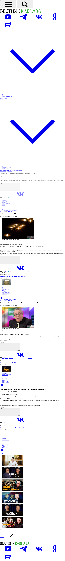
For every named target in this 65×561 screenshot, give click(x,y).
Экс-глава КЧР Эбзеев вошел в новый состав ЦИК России (13, 276)
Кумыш (3, 295)
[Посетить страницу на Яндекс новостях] (54, 20)
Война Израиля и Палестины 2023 (8, 164)
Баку (6, 331)
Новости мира (4, 201)
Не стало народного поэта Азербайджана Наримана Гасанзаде (14, 362)
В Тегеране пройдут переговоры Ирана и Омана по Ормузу (13, 448)
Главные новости (5, 94)
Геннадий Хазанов (5, 378)
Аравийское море (5, 464)
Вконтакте (30, 271)
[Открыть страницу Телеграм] (23, 20)
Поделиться (18, 190)
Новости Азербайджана (6, 374)
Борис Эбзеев (4, 294)
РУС (1, 8)
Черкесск (4, 291)
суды (3, 290)
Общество (4, 202)
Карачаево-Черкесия (5, 289)
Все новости (10, 171)
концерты (4, 380)
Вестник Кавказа (3, 171)
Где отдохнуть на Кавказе (6, 167)
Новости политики (5, 288)
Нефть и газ (4, 166)
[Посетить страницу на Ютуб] (8, 20)
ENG (3, 8)
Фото (13, 170)
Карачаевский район (6, 293)
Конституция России (6, 292)
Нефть (3, 204)
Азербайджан (4, 379)
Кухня (21, 170)
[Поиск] (25, 4)
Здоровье (18, 170)
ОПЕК (3, 205)
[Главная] (20, 12)
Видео (15, 170)
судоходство (4, 467)
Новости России (5, 287)
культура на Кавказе (5, 381)
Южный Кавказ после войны (7, 165)
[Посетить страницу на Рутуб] (8, 28)
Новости (6, 271)
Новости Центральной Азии (7, 96)
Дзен (3, 271)
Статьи (5, 98)
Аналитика (2, 98)
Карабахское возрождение (4, 170)
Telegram (11, 271)
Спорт (11, 170)
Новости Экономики (6, 203)
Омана (21, 418)
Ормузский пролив (5, 462)
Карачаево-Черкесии (11, 242)
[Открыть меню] (8, 4)
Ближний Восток (5, 465)
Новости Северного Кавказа (7, 95)
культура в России (5, 382)
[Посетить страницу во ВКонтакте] (39, 20)
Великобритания (5, 463)
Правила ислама (5, 168)
